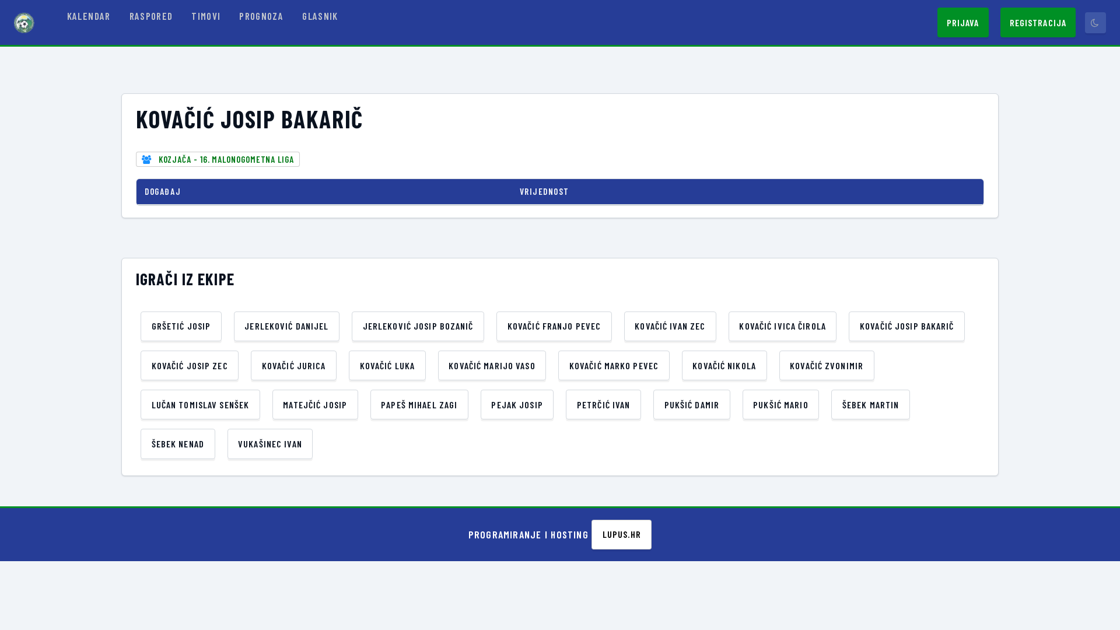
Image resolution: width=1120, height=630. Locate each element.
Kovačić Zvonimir (826, 365)
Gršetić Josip (181, 325)
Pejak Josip (516, 404)
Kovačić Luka (387, 365)
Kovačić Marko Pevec (614, 365)
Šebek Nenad (178, 443)
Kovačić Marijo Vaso (492, 365)
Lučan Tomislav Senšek (201, 404)
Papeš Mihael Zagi (419, 404)
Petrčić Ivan (603, 404)
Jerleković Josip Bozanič (418, 325)
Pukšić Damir (691, 404)
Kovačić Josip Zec (190, 365)
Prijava (963, 22)
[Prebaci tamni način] (1095, 22)
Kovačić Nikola (724, 365)
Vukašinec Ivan (270, 443)
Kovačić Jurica (294, 365)
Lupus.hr (622, 534)
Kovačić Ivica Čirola (782, 325)
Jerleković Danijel (286, 325)
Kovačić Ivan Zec (670, 325)
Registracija (1038, 22)
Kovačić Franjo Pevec (554, 325)
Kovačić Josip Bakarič (907, 325)
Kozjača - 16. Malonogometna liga (226, 159)
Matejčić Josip (315, 404)
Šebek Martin (870, 404)
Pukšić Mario (780, 404)
